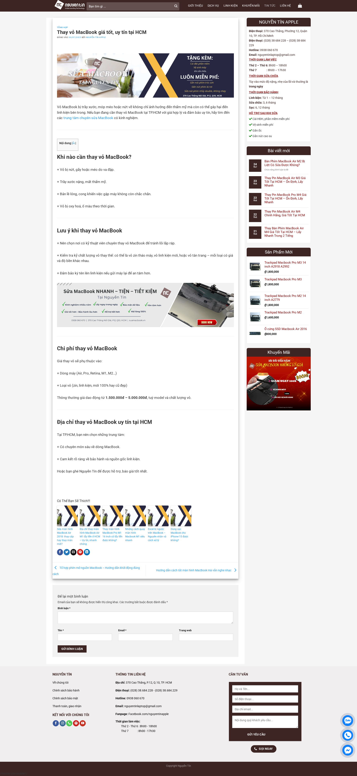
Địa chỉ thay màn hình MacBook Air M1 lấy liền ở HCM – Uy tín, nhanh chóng (90, 536)
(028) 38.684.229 (166, 690)
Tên (61, 630)
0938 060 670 (135, 698)
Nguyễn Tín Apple (96, 37)
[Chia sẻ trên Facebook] (60, 552)
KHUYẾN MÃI (251, 5)
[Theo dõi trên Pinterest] (76, 723)
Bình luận (64, 608)
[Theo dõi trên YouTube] (83, 723)
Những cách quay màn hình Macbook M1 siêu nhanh (135, 535)
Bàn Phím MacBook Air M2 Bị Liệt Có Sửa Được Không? (284, 163)
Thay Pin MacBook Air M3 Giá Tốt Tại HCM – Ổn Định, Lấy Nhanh (285, 181)
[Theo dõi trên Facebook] (56, 723)
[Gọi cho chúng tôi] (69, 723)
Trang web (185, 630)
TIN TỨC (269, 5)
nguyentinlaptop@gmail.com (143, 706)
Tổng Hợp (62, 27)
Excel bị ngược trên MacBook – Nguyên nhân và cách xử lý (157, 535)
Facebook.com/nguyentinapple (149, 714)
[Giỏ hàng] (300, 6)
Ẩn (73, 143)
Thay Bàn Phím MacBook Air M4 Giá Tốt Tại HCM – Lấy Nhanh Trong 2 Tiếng (284, 232)
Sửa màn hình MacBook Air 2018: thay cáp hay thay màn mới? (65, 536)
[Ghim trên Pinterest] (80, 552)
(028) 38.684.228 (141, 690)
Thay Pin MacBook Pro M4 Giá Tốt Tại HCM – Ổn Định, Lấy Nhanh (285, 198)
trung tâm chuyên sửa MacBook (88, 118)
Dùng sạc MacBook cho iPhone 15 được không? (179, 535)
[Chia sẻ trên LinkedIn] (87, 552)
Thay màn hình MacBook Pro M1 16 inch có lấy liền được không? (112, 535)
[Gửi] (176, 6)
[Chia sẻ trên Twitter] (67, 552)
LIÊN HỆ (285, 5)
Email (122, 630)
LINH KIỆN (231, 5)
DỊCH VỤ (213, 5)
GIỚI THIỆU (195, 5)
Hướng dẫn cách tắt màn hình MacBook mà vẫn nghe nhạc (194, 570)
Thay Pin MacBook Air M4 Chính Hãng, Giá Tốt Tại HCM (284, 213)
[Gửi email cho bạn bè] (73, 552)
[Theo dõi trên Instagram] (63, 723)
